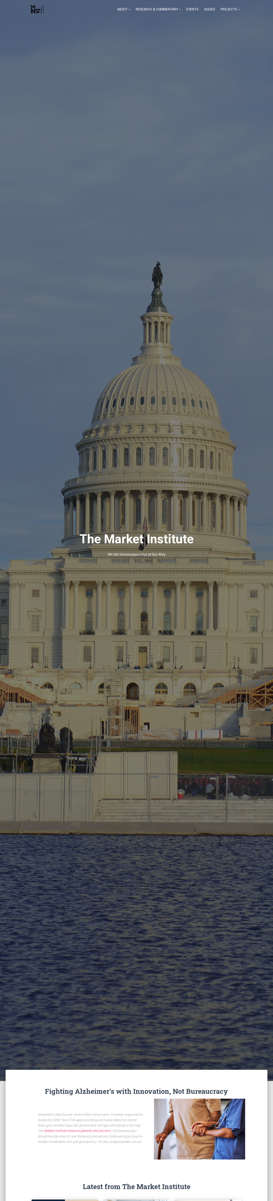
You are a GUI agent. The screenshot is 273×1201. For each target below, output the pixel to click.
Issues (209, 9)
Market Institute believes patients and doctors (77, 1131)
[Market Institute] (37, 9)
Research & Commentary (157, 9)
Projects (229, 9)
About (122, 9)
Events (192, 9)
